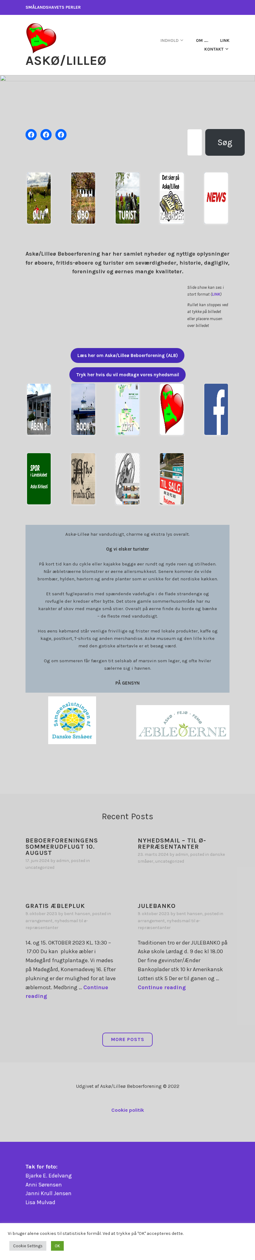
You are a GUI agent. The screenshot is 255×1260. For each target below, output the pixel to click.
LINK (216, 294)
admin (62, 860)
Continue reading (162, 987)
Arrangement (39, 920)
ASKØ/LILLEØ (66, 60)
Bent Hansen (77, 913)
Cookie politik (127, 1110)
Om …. (202, 40)
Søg (224, 142)
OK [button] (57, 1246)
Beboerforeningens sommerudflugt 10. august (62, 846)
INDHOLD (169, 40)
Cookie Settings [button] (28, 1246)
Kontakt (214, 49)
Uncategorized (40, 867)
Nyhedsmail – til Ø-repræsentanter (172, 843)
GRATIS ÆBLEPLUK (55, 905)
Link (225, 40)
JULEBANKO (157, 905)
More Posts (127, 1039)
